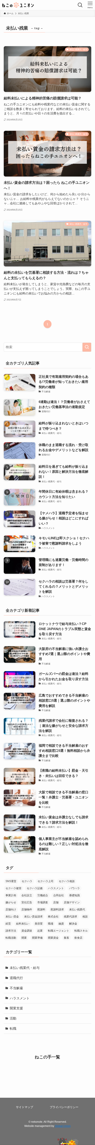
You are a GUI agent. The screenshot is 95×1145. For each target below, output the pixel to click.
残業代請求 (70, 916)
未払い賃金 (12, 916)
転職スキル (81, 930)
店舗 (56, 902)
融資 (61, 923)
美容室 (39, 923)
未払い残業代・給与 (25, 968)
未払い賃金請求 (33, 916)
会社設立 (26, 895)
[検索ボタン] (80, 5)
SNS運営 (11, 881)
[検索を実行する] (86, 347)
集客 (66, 937)
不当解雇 (16, 988)
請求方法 (11, 930)
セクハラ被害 (13, 888)
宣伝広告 (26, 902)
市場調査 (42, 902)
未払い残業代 (77, 909)
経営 (8, 923)
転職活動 (11, 937)
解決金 (73, 923)
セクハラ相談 (67, 881)
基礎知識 (74, 895)
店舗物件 (26, 909)
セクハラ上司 (45, 881)
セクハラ (27, 881)
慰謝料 (41, 909)
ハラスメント (56, 888)
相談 (85, 916)
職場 (50, 923)
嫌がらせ (11, 902)
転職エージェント (58, 930)
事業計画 (11, 895)
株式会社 (53, 916)
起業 (40, 930)
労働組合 (42, 895)
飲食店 (78, 937)
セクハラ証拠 (35, 888)
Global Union (63, 1126)
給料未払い (22, 923)
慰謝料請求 (57, 909)
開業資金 (53, 937)
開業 (24, 937)
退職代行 (16, 978)
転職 (13, 1028)
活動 (13, 1018)
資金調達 (26, 930)
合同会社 (58, 895)
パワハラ (74, 888)
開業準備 (37, 937)
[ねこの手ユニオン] (18, 5)
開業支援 (16, 1008)
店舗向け (11, 909)
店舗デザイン (72, 902)
